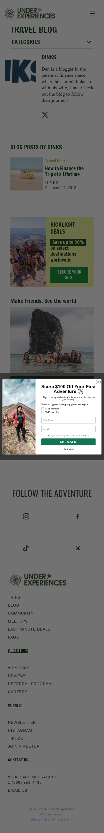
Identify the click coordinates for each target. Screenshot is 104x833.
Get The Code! (68, 442)
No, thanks (68, 448)
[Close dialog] (98, 382)
